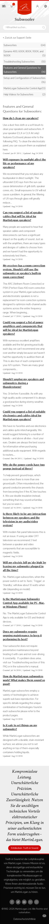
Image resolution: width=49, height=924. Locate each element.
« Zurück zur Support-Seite (17, 38)
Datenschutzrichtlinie (24, 919)
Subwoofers (10, 45)
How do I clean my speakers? (21, 118)
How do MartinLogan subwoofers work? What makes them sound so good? (24, 680)
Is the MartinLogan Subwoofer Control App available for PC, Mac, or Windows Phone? (24, 602)
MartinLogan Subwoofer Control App (23, 88)
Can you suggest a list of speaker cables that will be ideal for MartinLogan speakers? (23, 216)
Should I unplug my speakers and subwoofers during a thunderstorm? (23, 383)
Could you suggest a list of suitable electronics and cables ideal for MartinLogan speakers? (24, 415)
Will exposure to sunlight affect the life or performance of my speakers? (24, 163)
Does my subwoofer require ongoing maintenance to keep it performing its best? (22, 635)
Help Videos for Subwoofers (18, 94)
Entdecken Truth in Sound (24, 848)
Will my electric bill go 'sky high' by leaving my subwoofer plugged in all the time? (24, 566)
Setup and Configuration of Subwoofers (24, 78)
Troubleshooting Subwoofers (19, 61)
